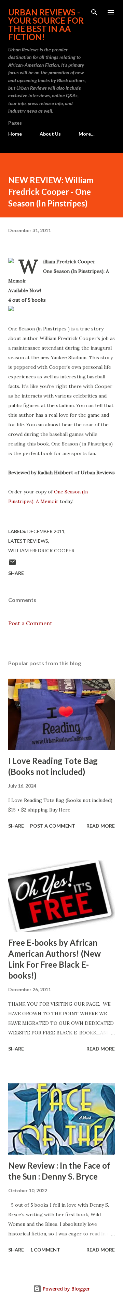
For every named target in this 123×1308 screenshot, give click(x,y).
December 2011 (46, 531)
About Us (50, 134)
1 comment (45, 1250)
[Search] (94, 12)
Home (15, 134)
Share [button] (16, 573)
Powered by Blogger (65, 1288)
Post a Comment (30, 623)
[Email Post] (12, 564)
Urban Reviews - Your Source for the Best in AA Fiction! (46, 24)
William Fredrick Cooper (41, 550)
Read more (100, 826)
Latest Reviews (28, 541)
